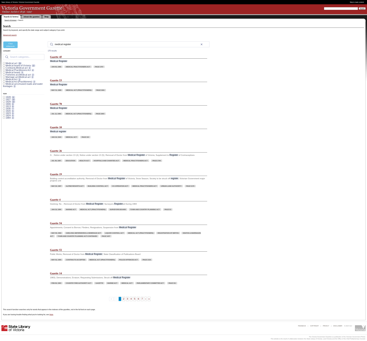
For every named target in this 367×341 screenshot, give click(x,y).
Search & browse (11, 16)
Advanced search (10, 35)
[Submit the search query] (6, 57)
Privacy (326, 326)
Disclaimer (337, 326)
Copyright (314, 326)
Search (362, 8)
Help (46, 16)
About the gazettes (31, 16)
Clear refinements (10, 44)
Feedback (302, 326)
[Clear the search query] (201, 44)
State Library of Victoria (9, 2)
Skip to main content (357, 2)
